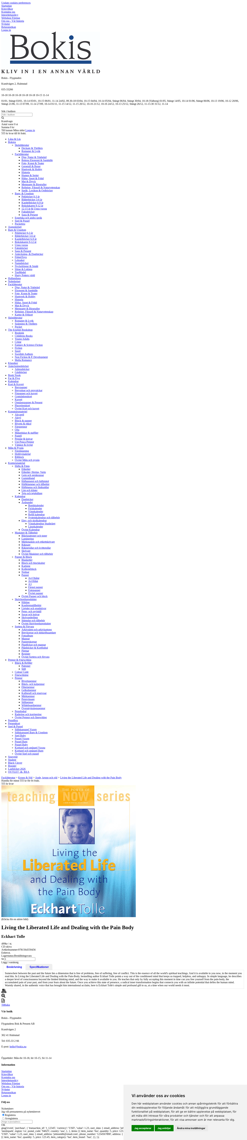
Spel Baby (20, 735)
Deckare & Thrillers (32, 148)
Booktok (19, 332)
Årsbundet (27, 502)
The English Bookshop (20, 329)
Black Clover (15, 762)
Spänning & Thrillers (26, 323)
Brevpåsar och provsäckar (28, 390)
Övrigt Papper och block (35, 596)
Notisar (25, 572)
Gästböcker (21, 372)
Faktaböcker (28, 211)
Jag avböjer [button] (164, 1128)
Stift (24, 668)
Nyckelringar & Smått (26, 266)
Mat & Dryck (29, 181)
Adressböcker (22, 369)
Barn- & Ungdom (24, 193)
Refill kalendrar (36, 514)
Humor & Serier (30, 175)
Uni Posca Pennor (24, 441)
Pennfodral (20, 711)
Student (12, 759)
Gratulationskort (23, 396)
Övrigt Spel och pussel (27, 753)
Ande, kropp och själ (46, 777)
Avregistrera (11, 1118)
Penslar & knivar (24, 438)
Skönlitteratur (22, 145)
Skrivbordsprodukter (26, 599)
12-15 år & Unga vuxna (34, 208)
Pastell (18, 435)
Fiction (18, 348)
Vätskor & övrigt (24, 444)
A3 (30, 584)
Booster (12, 765)
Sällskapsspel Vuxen (26, 729)
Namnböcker (22, 263)
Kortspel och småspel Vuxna (30, 747)
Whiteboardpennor (31, 705)
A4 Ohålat (33, 578)
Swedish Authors (24, 354)
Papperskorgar (29, 641)
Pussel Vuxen (22, 738)
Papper (25, 575)
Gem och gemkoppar (33, 475)
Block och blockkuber (33, 563)
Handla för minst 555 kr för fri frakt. (20, 782)
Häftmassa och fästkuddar (35, 487)
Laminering (28, 538)
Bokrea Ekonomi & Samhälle (37, 160)
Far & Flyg (14, 378)
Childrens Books (24, 335)
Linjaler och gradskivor (34, 608)
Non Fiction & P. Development (31, 357)
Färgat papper (35, 587)
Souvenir (13, 756)
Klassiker (13, 363)
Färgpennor (21, 426)
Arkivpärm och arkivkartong (37, 629)
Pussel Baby (21, 744)
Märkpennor (28, 696)
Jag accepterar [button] (142, 1128)
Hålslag (26, 602)
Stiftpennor (27, 702)
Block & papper (23, 420)
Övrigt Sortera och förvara (35, 656)
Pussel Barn (21, 741)
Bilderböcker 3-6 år (32, 199)
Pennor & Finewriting (19, 659)
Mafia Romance (23, 360)
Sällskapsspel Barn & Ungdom (31, 732)
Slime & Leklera (23, 269)
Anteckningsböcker (18, 366)
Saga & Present (30, 214)
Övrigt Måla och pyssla (27, 460)
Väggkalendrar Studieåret (41, 523)
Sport (17, 351)
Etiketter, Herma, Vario (34, 472)
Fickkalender (35, 508)
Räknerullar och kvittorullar (36, 547)
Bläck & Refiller (23, 662)
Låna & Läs (14, 139)
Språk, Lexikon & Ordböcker (37, 190)
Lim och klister (29, 490)
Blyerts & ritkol (23, 423)
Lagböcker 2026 (17, 768)
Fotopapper (34, 590)
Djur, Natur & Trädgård (34, 157)
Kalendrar (13, 381)
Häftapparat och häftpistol (35, 481)
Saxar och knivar (30, 614)
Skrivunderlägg (30, 617)
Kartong (26, 566)
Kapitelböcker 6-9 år (32, 202)
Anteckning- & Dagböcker (29, 254)
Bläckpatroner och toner (34, 535)
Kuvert (18, 399)
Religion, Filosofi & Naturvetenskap (41, 187)
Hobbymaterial (23, 454)
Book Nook (14, 375)
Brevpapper (21, 387)
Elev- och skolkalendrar (34, 520)
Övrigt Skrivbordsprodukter (36, 623)
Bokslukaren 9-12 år (32, 205)
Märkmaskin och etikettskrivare (38, 541)
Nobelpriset (14, 281)
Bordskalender (36, 505)
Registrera (10, 1115)
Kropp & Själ (25, 777)
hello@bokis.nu (18, 1046)
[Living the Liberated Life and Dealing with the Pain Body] (68, 851)
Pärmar (25, 650)
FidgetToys (21, 257)
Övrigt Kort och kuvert (27, 408)
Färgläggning (22, 450)
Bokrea (12, 142)
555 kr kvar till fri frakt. (13, 133)
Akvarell (19, 414)
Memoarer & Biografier (34, 184)
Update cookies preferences (16, 2)
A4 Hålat (33, 581)
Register (26, 653)
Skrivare (26, 550)
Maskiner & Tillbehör (26, 532)
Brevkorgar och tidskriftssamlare (39, 632)
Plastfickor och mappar (34, 644)
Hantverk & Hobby (32, 169)
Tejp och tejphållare (32, 493)
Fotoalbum (27, 635)
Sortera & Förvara (24, 626)
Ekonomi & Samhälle (26, 290)
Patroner (26, 665)
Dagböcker (27, 499)
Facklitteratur (22, 154)
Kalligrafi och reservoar (34, 693)
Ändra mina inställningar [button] (191, 1128)
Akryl (18, 417)
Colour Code (22, 672)
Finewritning (21, 675)
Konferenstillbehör (31, 605)
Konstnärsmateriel (17, 411)
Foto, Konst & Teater (33, 163)
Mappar (26, 638)
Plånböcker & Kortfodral (35, 647)
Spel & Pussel (22, 220)
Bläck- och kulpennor (33, 684)
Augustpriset (15, 226)
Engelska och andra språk (28, 217)
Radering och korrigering (28, 714)
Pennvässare (28, 699)
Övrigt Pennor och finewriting (31, 717)
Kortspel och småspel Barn (29, 750)
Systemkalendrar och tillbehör (44, 517)
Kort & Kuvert (16, 384)
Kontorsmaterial (16, 463)
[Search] (2, 118)
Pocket (18, 326)
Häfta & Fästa (22, 466)
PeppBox (13, 720)
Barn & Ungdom (17, 229)
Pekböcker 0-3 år (31, 196)
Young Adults (22, 338)
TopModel (20, 272)
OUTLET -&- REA (18, 771)
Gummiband (28, 478)
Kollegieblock (29, 569)
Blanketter (27, 559)
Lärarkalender (35, 526)
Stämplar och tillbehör (33, 620)
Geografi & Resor (31, 166)
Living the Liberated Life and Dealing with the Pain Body (91, 777)
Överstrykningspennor (33, 708)
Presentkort (14, 723)
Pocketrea (20, 223)
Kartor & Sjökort (24, 314)
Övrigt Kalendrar (31, 529)
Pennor (18, 678)
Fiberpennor (28, 687)
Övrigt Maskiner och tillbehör (37, 553)
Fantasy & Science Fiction (29, 344)
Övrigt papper (35, 593)
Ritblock (19, 457)
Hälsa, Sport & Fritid (33, 178)
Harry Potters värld (25, 275)
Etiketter (26, 469)
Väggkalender (35, 511)
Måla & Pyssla (16, 447)
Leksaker (20, 260)
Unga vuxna (21, 245)
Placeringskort (22, 405)
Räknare (26, 544)
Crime (18, 341)
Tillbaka (5, 1004)
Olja (17, 429)
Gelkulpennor (29, 690)
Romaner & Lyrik (31, 151)
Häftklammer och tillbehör (35, 484)
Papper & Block (23, 556)
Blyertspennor (29, 681)
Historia (26, 172)
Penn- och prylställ (31, 611)
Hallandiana (14, 278)
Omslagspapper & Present (28, 402)
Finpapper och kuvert (26, 393)
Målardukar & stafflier (26, 432)
